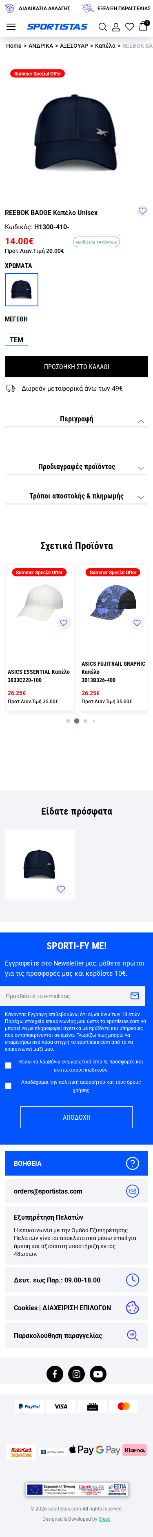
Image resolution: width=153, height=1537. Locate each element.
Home (14, 45)
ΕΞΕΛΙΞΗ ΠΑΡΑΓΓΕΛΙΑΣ (124, 8)
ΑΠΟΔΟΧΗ (77, 1117)
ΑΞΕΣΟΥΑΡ (74, 45)
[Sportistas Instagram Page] (76, 1375)
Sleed (105, 1518)
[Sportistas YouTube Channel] (98, 1375)
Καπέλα (105, 45)
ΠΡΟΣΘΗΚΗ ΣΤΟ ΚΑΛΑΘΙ (76, 366)
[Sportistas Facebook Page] (55, 1375)
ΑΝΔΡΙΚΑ (41, 45)
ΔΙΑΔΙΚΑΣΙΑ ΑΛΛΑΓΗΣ (44, 8)
